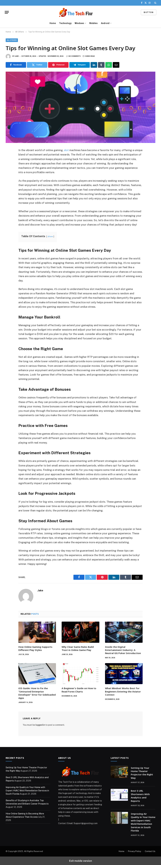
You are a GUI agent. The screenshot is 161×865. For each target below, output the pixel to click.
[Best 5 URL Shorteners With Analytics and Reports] (119, 795)
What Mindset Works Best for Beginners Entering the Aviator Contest (123, 691)
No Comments (75, 56)
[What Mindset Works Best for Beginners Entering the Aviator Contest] (124, 673)
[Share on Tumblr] (101, 65)
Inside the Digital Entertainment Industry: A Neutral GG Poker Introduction (123, 650)
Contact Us (150, 851)
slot (66, 150)
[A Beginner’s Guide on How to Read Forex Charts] (80, 673)
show (50, 236)
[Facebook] (9, 158)
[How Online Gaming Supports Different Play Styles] (37, 632)
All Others (12, 40)
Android (105, 23)
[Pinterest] (9, 179)
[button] (155, 3)
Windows (79, 23)
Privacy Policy (134, 851)
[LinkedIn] (9, 172)
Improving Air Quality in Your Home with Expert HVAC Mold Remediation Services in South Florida (27, 790)
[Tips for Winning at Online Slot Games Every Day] (80, 107)
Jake (17, 56)
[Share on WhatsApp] (108, 65)
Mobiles (93, 23)
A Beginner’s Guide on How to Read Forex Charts (79, 690)
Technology (65, 23)
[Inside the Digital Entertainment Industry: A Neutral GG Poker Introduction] (124, 632)
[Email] (9, 193)
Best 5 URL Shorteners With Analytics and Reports (140, 795)
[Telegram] (9, 186)
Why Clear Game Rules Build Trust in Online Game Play (78, 648)
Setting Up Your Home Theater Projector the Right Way (142, 772)
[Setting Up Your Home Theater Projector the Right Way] (119, 772)
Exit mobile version (80, 860)
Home (53, 23)
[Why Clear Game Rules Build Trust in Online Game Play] (80, 632)
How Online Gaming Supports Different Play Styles (35, 648)
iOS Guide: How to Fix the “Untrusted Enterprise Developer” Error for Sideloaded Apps (37, 693)
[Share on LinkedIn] (94, 65)
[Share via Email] (116, 65)
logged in (40, 725)
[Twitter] (9, 165)
